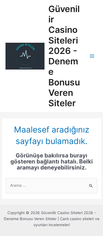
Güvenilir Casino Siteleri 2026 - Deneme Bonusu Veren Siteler (64, 56)
